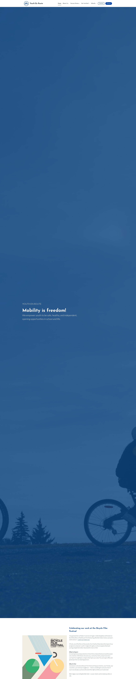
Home (59, 3)
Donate (109, 3)
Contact (101, 3)
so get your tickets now (84, 639)
